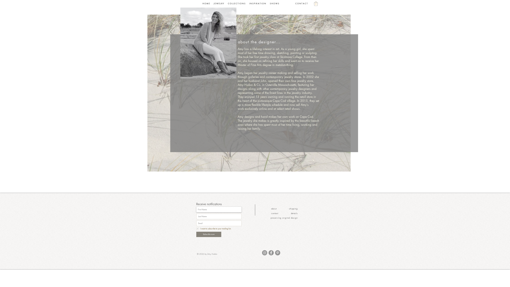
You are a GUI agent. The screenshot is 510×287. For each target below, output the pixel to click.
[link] (316, 3)
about (274, 208)
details (294, 213)
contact (274, 213)
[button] (236, 3)
